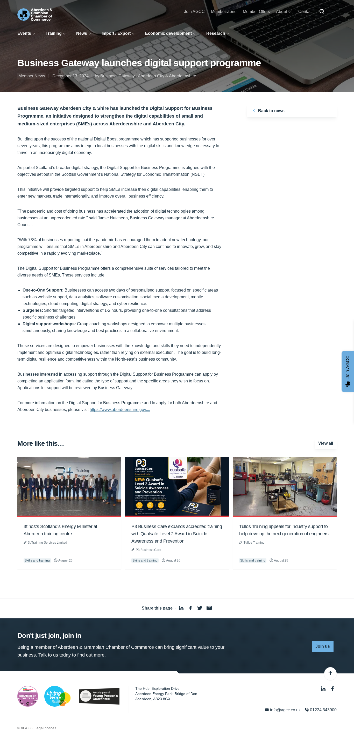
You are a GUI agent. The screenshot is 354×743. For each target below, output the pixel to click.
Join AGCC (194, 11)
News (81, 33)
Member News (31, 76)
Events (24, 33)
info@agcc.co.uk (285, 710)
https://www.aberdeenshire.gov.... (120, 409)
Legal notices (45, 728)
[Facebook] (332, 689)
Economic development (168, 33)
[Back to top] (330, 673)
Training (54, 33)
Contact (305, 11)
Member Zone (224, 11)
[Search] (322, 11)
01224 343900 (323, 710)
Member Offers (256, 11)
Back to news (271, 111)
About (281, 11)
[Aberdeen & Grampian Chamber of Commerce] (34, 14)
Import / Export (116, 33)
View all (325, 443)
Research (215, 33)
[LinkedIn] (323, 689)
